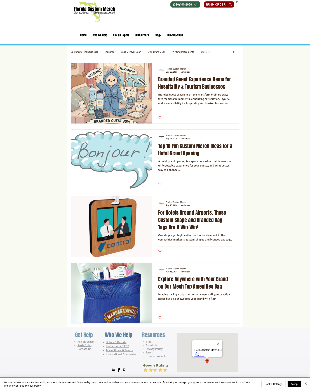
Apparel (109, 51)
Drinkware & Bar (156, 51)
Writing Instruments (183, 51)
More (204, 51)
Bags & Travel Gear (131, 51)
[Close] (306, 384)
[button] (100, 35)
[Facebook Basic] (119, 370)
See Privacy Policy (30, 385)
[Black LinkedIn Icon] (114, 370)
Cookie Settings (273, 384)
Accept (294, 384)
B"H (237, 2)
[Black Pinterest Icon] (124, 370)
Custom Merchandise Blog (84, 51)
